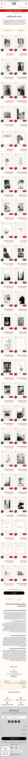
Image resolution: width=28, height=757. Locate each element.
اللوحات (21, 12)
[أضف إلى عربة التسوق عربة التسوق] (16, 50)
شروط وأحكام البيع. (22, 742)
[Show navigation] (25, 3)
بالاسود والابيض (15, 12)
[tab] (5, 4)
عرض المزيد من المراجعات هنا (14, 692)
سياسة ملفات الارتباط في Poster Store (10, 742)
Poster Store (17, 753)
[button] (5, 751)
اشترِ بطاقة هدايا (13, 738)
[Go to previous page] (21, 599)
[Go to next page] (7, 599)
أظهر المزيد (14, 593)
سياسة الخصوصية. (14, 744)
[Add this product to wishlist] (16, 36)
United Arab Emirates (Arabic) (14, 751)
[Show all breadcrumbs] (25, 12)
